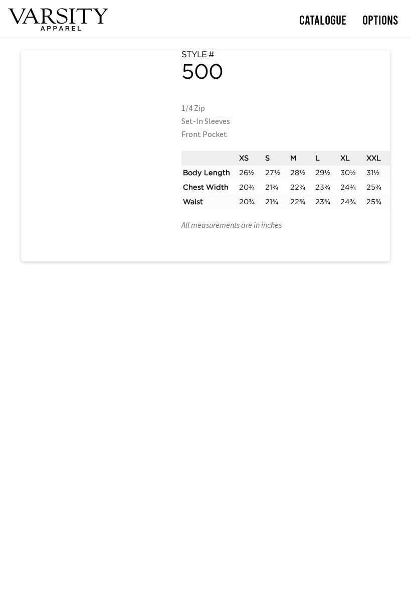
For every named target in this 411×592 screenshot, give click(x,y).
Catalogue (322, 19)
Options (380, 19)
